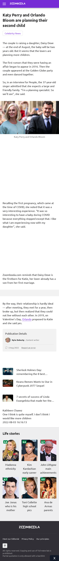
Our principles (42, 539)
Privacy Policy (28, 539)
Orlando (26, 319)
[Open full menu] (4, 4)
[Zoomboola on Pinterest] (5, 545)
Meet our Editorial (11, 539)
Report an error (28, 347)
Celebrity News (13, 33)
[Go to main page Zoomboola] (18, 4)
